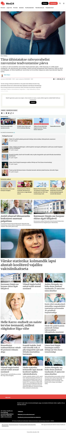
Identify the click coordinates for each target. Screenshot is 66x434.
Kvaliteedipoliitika (32, 424)
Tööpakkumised (49, 7)
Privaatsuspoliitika (23, 424)
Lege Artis (9, 7)
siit (14, 132)
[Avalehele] (21, 3)
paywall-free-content (12, 110)
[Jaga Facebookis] (54, 79)
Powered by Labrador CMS (33, 432)
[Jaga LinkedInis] (58, 79)
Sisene (45, 3)
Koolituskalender (29, 7)
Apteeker (21, 7)
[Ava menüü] (64, 3)
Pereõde (15, 7)
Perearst (3, 7)
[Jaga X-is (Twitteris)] (56, 79)
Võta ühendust (5, 424)
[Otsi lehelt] (60, 3)
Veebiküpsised (5, 426)
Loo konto (53, 3)
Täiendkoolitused (39, 7)
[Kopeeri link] (62, 79)
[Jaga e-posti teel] (60, 79)
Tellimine (20, 411)
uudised (3, 110)
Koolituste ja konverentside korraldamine (29, 417)
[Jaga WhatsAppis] (64, 79)
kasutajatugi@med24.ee (7, 414)
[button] (3, 124)
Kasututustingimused (13, 424)
